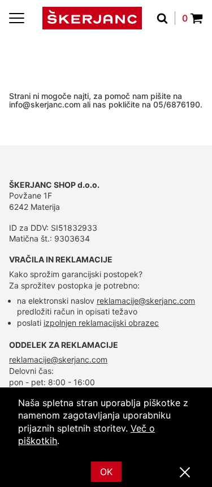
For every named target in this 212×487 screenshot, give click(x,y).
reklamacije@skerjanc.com (146, 300)
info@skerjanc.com (44, 104)
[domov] (92, 18)
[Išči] (166, 18)
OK (106, 471)
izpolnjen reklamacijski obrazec (101, 322)
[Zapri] (185, 473)
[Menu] (17, 18)
